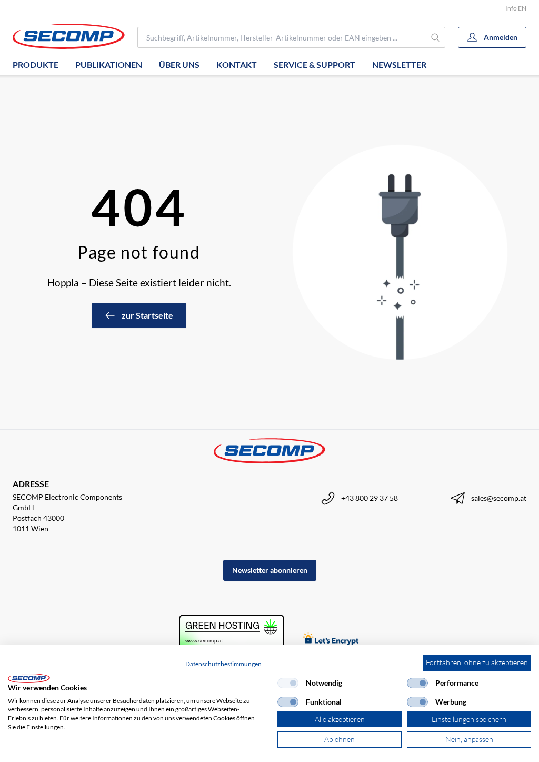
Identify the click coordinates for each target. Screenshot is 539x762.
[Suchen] (435, 37)
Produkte (35, 65)
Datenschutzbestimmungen (223, 664)
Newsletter (399, 65)
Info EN (515, 8)
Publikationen (108, 65)
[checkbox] (287, 683)
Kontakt (236, 65)
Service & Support (314, 65)
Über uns (179, 65)
